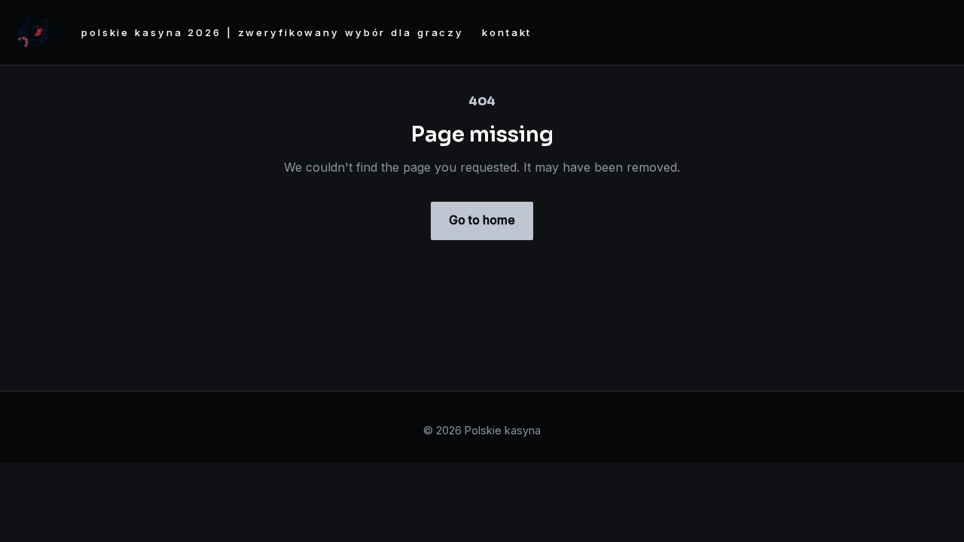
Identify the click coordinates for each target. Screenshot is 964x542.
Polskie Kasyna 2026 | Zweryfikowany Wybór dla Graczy (272, 32)
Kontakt (507, 32)
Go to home (482, 219)
